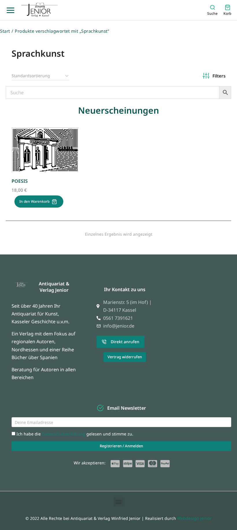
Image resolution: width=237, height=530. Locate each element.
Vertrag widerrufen (125, 356)
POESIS (20, 181)
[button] (118, 502)
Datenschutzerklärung (64, 434)
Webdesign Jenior (194, 518)
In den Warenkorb (34, 201)
